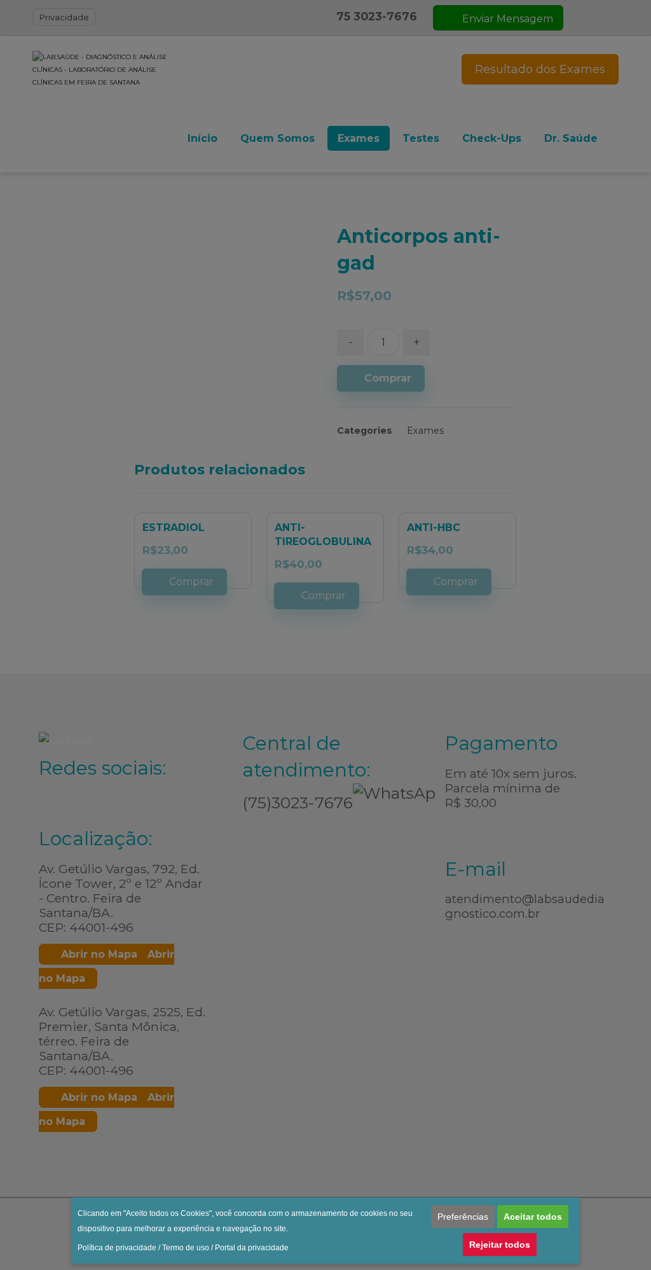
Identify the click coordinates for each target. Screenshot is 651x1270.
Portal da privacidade (252, 1247)
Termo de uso (185, 1247)
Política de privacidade (117, 1247)
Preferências (462, 1216)
